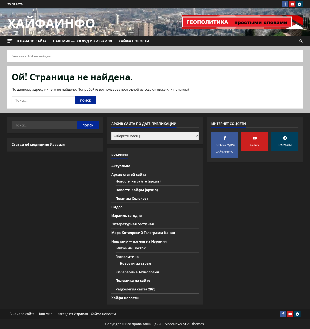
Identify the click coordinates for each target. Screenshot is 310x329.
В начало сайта (32, 40)
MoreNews (173, 324)
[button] (9, 41)
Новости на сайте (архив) (138, 181)
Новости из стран (135, 263)
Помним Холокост (132, 198)
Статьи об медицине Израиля (38, 144)
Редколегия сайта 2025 (135, 288)
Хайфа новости (134, 40)
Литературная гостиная (132, 223)
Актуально (120, 165)
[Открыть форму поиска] (301, 41)
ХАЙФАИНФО (51, 22)
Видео (117, 206)
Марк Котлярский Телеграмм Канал (143, 232)
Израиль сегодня (126, 215)
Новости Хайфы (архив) (137, 189)
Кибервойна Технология (137, 271)
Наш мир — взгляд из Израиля (82, 40)
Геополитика (127, 256)
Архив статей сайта (128, 174)
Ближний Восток (131, 247)
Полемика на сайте (133, 280)
